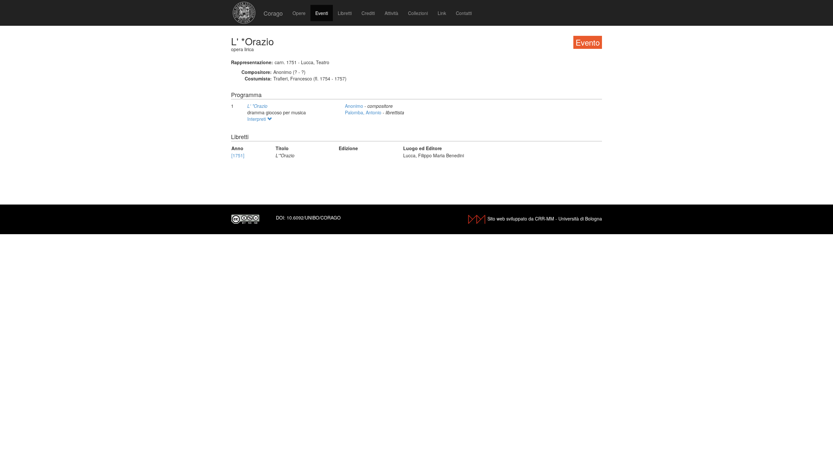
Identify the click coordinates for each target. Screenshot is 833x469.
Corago (273, 13)
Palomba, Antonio (364, 112)
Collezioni (418, 13)
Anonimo (354, 106)
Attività (391, 13)
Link (442, 13)
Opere (299, 13)
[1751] (237, 155)
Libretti (345, 13)
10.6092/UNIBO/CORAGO (314, 217)
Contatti (464, 13)
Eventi (321, 13)
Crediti (368, 13)
